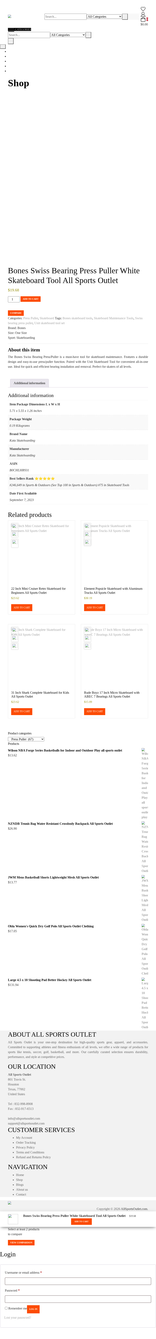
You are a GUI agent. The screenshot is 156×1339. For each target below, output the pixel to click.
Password (12, 1290)
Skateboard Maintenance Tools (113, 318)
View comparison (21, 1242)
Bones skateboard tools (77, 318)
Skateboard (47, 318)
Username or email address (23, 1272)
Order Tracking (26, 1142)
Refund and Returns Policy (33, 1157)
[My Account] (143, 14)
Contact (21, 1194)
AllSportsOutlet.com (134, 1209)
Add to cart (30, 299)
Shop (19, 1179)
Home (20, 1175)
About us (22, 1189)
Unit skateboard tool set (49, 323)
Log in (33, 1309)
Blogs (20, 1184)
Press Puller (30, 318)
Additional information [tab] (29, 383)
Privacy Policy (25, 1147)
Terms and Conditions (30, 1152)
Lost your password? (17, 1317)
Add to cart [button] (22, 607)
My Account (24, 1137)
